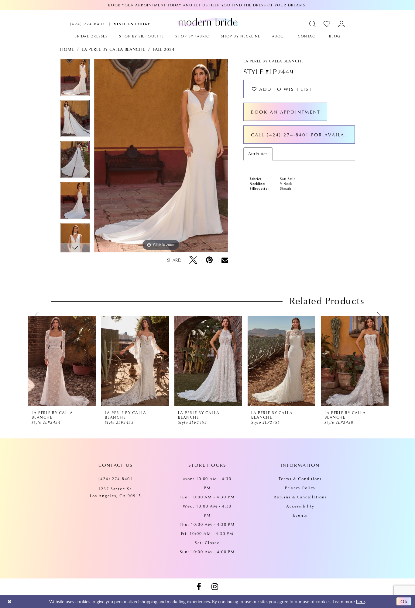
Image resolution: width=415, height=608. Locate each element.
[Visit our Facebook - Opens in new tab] (199, 587)
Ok (404, 601)
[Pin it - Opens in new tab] (209, 260)
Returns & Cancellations (300, 497)
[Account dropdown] (341, 24)
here (360, 601)
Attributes (258, 154)
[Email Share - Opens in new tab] (224, 260)
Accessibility (300, 506)
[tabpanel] (75, 79)
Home (67, 49)
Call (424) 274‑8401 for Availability (303, 134)
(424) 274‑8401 (115, 478)
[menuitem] (87, 23)
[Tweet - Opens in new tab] (193, 260)
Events (300, 515)
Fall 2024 (163, 49)
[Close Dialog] (9, 601)
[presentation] (62, 361)
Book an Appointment (286, 111)
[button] (313, 24)
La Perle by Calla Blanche (113, 49)
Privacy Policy (300, 487)
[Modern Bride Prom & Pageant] (207, 22)
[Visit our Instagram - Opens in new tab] (215, 587)
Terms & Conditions (300, 478)
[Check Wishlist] (327, 24)
